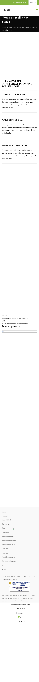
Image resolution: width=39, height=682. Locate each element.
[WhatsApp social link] (8, 2)
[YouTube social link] (5, 2)
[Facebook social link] (3, 2)
